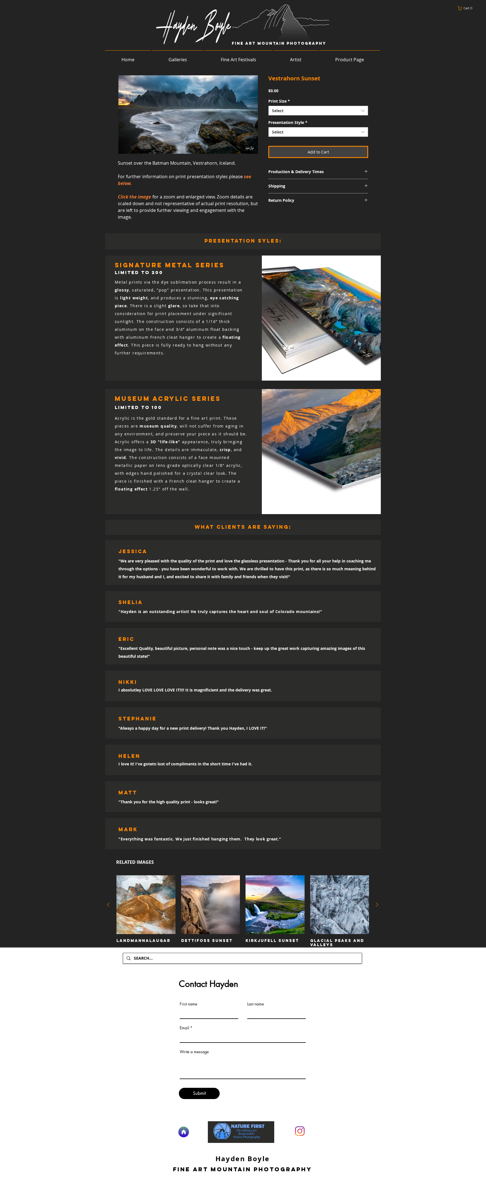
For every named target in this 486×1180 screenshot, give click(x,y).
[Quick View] (146, 904)
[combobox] (318, 111)
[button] (466, 8)
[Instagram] (300, 1131)
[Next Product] (377, 904)
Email (184, 1028)
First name (188, 1004)
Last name (255, 1004)
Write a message (194, 1052)
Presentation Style (287, 122)
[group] (243, 911)
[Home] (183, 1132)
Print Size (279, 101)
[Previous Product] (108, 904)
